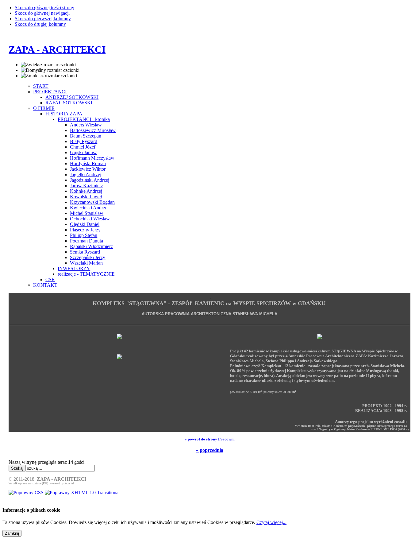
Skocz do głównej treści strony (44, 7)
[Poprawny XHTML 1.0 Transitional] (82, 492)
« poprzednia (209, 450)
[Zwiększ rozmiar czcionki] (48, 65)
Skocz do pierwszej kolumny (43, 18)
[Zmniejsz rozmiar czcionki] (49, 76)
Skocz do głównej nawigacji (42, 13)
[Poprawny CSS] (27, 492)
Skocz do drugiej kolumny (40, 24)
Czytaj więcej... (271, 522)
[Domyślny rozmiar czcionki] (50, 70)
